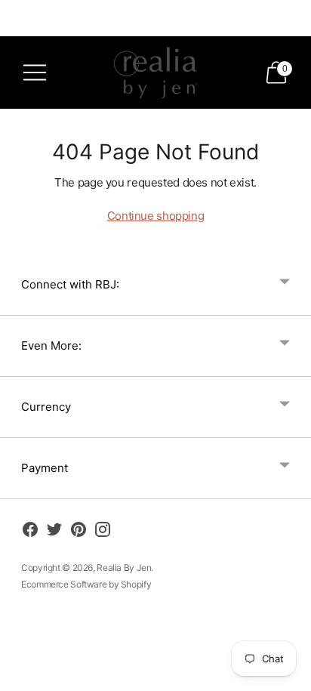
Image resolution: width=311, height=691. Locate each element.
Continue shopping (156, 215)
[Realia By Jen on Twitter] (54, 531)
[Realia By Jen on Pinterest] (78, 531)
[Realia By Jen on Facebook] (30, 531)
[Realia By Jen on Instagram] (103, 531)
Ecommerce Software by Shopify (86, 584)
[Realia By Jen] (155, 72)
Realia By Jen (124, 567)
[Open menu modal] (35, 72)
